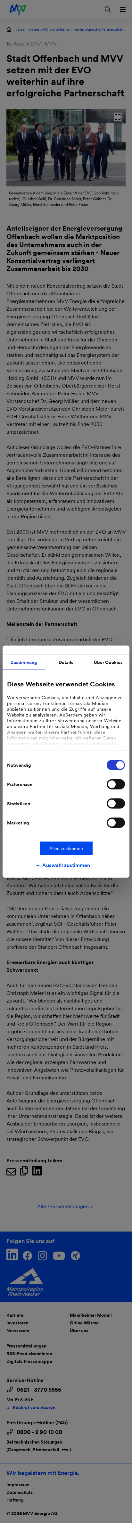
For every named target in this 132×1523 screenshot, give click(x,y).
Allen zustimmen (66, 848)
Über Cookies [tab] (108, 662)
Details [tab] (66, 662)
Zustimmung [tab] (24, 662)
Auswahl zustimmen (66, 865)
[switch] (116, 784)
